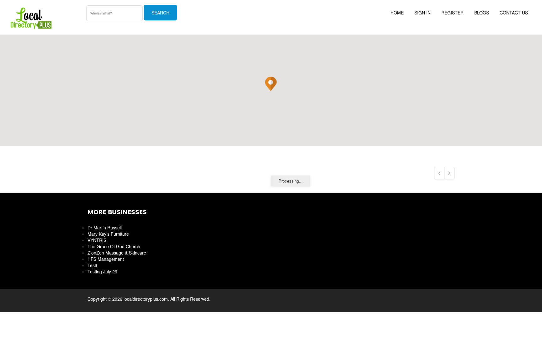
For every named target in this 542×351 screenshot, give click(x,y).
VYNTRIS (97, 240)
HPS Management (106, 259)
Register (452, 12)
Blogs (481, 12)
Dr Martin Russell (105, 227)
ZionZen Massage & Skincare (117, 253)
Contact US (514, 12)
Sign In (422, 12)
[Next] (449, 173)
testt (92, 265)
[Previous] (439, 173)
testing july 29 (102, 271)
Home (397, 12)
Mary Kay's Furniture (108, 234)
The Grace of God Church (114, 246)
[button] (270, 84)
